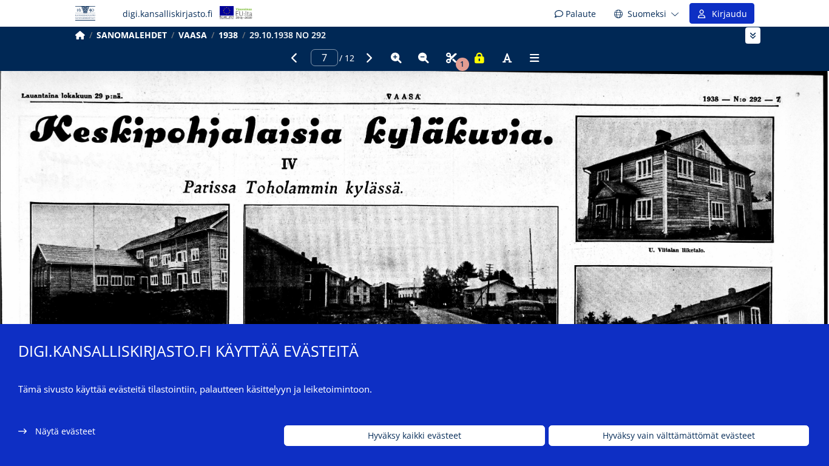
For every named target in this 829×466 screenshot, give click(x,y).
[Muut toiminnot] (535, 58)
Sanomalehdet (131, 35)
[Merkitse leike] (451, 58)
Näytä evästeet (65, 431)
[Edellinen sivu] (294, 58)
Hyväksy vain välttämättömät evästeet (679, 436)
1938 (228, 35)
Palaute (579, 13)
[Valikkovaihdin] (752, 35)
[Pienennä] (423, 58)
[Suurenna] (396, 58)
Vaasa (192, 35)
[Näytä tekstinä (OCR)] (507, 58)
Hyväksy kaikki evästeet (414, 436)
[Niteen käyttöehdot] (479, 58)
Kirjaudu (727, 13)
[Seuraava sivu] (368, 58)
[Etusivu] (80, 35)
